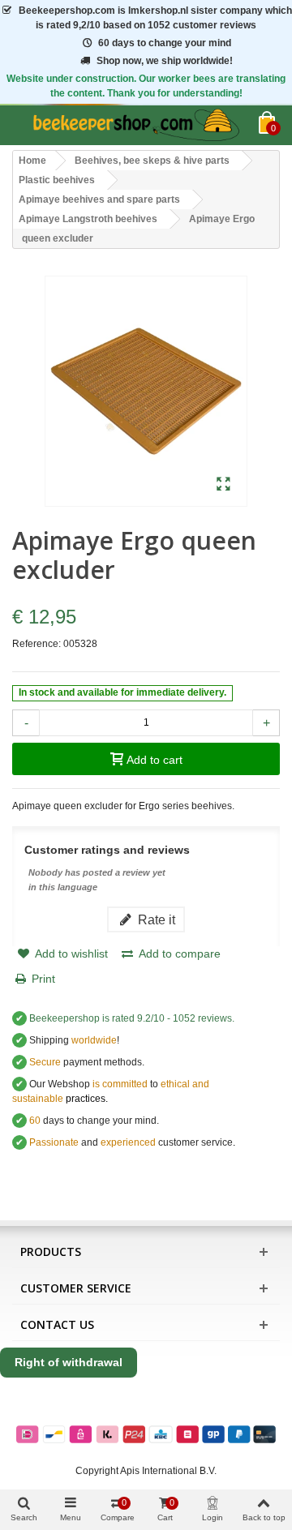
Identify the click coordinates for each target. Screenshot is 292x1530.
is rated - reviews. (131, 1018)
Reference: (36, 643)
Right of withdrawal (68, 1362)
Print (43, 978)
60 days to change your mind (164, 43)
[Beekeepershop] (135, 125)
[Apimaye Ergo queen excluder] (223, 485)
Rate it (155, 919)
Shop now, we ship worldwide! (165, 60)
